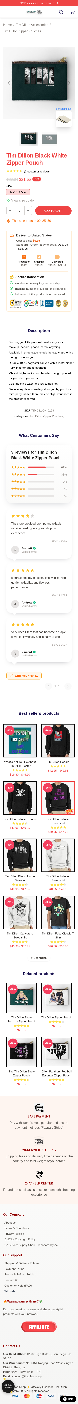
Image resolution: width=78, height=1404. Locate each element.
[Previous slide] (9, 83)
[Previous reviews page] (48, 686)
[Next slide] (68, 83)
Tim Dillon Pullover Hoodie (20, 819)
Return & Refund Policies (20, 1274)
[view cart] (72, 12)
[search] (61, 12)
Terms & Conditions (16, 1228)
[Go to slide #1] (28, 139)
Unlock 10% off (8, 1386)
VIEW (19, 753)
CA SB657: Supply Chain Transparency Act (31, 1244)
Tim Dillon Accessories (32, 25)
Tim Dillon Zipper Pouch (56, 1017)
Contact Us (11, 1280)
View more (39, 958)
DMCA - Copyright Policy (19, 1239)
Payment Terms (14, 1268)
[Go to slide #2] (49, 139)
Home (7, 25)
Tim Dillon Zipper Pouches (22, 31)
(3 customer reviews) (37, 171)
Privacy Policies (14, 1233)
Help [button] (70, 1399)
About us (10, 1222)
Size (9, 185)
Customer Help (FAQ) (18, 1285)
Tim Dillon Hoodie (58, 761)
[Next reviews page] (68, 686)
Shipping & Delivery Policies (21, 1263)
